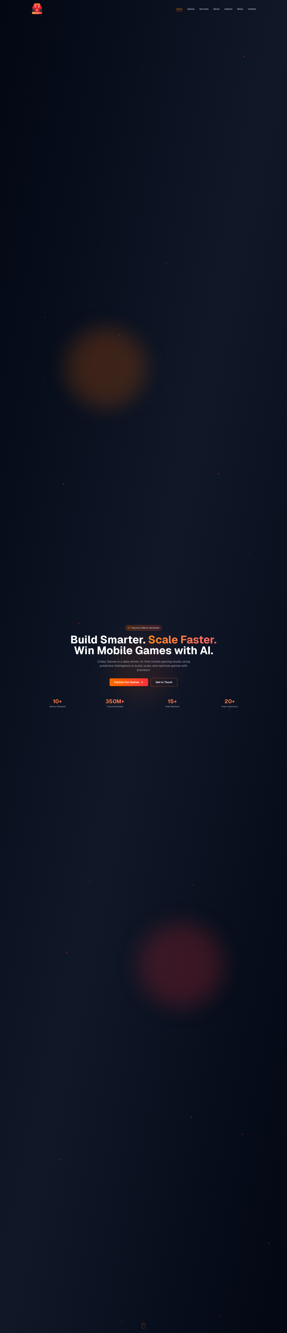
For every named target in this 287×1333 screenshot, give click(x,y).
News (240, 9)
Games (191, 9)
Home (179, 9)
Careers (228, 9)
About (216, 9)
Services (204, 9)
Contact (252, 9)
